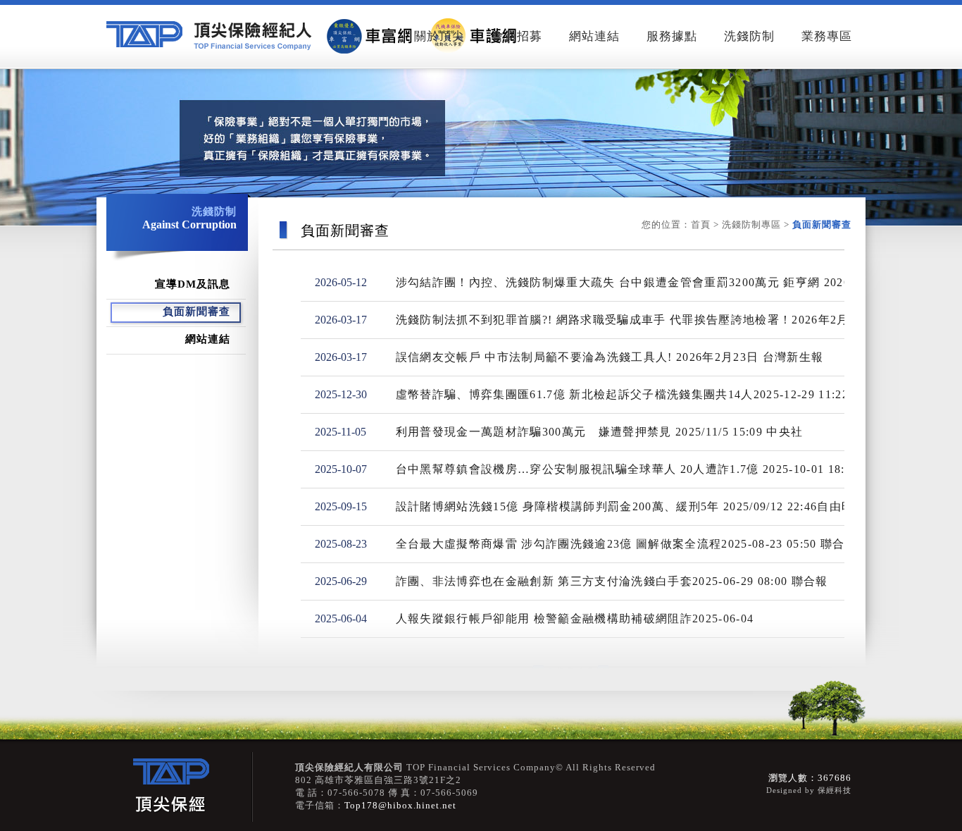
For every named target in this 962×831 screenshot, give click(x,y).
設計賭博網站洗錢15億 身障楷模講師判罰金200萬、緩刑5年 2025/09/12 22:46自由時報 (631, 506)
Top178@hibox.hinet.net (400, 805)
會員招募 (517, 36)
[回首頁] (315, 36)
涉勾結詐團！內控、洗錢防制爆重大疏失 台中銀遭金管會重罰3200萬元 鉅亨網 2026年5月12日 (651, 282)
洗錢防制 (749, 36)
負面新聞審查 (196, 311)
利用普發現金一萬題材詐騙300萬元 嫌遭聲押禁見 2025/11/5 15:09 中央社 (600, 432)
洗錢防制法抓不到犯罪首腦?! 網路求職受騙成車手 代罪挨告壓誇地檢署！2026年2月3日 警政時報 (658, 320)
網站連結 (594, 36)
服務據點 (671, 36)
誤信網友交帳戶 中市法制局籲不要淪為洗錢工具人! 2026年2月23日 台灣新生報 (610, 357)
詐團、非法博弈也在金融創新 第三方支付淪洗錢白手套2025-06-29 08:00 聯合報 (612, 581)
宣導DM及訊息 (192, 284)
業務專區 (826, 36)
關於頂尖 (439, 36)
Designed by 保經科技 (808, 790)
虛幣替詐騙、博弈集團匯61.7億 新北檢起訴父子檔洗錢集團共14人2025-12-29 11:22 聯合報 (642, 394)
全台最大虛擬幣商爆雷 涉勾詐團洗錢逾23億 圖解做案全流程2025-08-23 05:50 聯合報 (626, 544)
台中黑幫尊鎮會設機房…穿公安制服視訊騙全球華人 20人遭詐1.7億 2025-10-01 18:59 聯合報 (647, 469)
